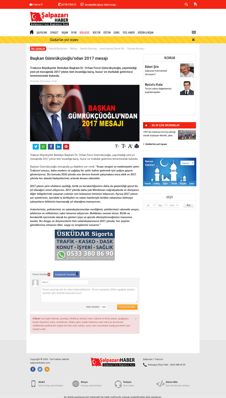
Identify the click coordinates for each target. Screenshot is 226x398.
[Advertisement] (135, 19)
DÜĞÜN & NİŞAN (145, 32)
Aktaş (73, 48)
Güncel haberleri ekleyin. (178, 384)
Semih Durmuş (88, 48)
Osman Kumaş (135, 48)
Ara (189, 205)
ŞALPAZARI (42, 32)
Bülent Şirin (152, 66)
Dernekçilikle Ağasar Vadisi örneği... (101, 4)
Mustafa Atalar (154, 84)
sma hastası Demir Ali (112, 48)
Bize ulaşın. (129, 384)
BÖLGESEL (85, 32)
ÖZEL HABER (129, 32)
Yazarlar (169, 58)
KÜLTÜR (96, 32)
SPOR (74, 32)
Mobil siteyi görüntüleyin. (51, 384)
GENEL (117, 32)
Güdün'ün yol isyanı (64, 40)
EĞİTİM (107, 32)
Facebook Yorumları (65, 274)
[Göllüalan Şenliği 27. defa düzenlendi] (187, 135)
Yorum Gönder (40, 274)
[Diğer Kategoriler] (194, 32)
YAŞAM (64, 32)
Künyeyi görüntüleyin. (91, 384)
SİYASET (54, 32)
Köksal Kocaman (58, 48)
